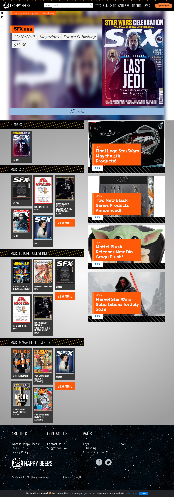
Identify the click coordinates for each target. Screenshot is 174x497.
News (147, 5)
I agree (143, 493)
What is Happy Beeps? (26, 444)
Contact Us (54, 444)
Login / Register (163, 5)
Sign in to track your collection (77, 111)
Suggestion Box (57, 448)
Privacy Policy (20, 452)
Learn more (131, 493)
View (97, 167)
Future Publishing (48, 13)
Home (16, 13)
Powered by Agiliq (72, 477)
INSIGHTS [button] (136, 5)
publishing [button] (109, 5)
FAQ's (15, 448)
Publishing (90, 448)
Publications (25, 13)
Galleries (123, 5)
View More (65, 222)
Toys (98, 5)
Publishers (36, 13)
